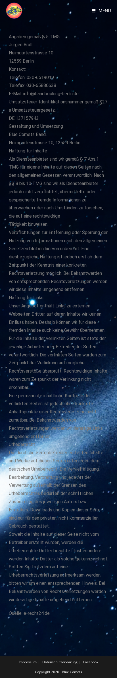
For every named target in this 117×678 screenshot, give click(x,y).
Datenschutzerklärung (60, 662)
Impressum (28, 662)
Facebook (90, 662)
